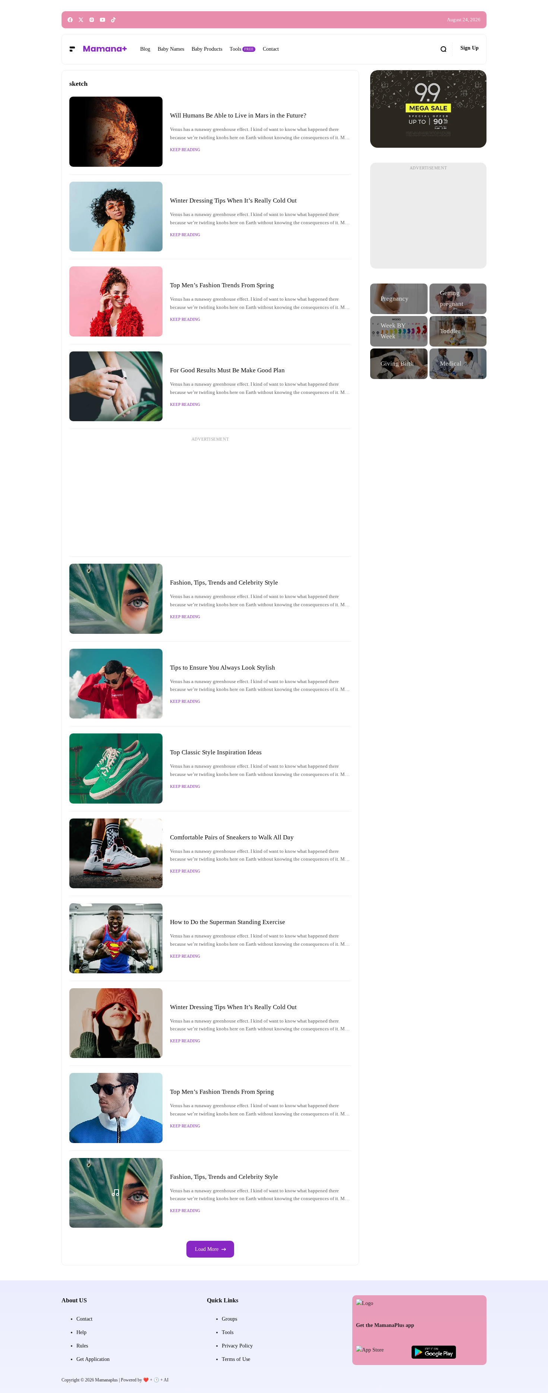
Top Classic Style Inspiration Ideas (216, 752)
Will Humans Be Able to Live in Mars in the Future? (238, 115)
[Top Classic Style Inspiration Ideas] (116, 768)
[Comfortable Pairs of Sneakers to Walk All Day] (116, 853)
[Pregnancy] (399, 299)
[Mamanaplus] (104, 49)
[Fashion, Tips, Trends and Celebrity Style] (116, 599)
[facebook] (70, 19)
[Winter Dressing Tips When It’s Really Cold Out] (116, 217)
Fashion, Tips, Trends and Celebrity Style (224, 582)
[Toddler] (458, 331)
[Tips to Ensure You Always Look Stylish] (116, 684)
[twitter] (81, 19)
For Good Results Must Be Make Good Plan (227, 370)
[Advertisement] (210, 496)
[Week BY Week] (399, 331)
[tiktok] (113, 19)
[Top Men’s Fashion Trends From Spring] (116, 301)
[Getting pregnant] (458, 299)
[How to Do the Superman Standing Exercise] (116, 938)
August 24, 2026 (464, 19)
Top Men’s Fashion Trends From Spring (222, 285)
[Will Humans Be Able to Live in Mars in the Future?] (116, 132)
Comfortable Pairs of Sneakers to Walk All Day (232, 837)
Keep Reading (185, 149)
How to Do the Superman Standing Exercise (227, 922)
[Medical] (458, 363)
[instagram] (91, 19)
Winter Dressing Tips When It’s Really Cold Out (233, 200)
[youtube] (102, 19)
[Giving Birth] (399, 363)
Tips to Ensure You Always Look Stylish (222, 667)
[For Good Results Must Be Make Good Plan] (116, 386)
